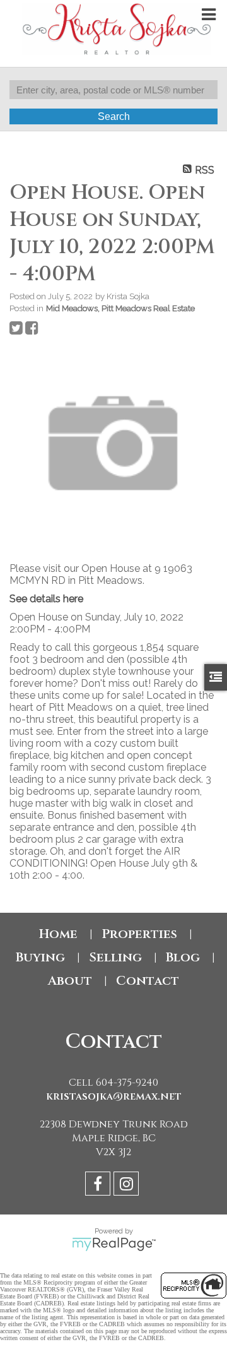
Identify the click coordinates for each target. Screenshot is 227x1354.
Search (114, 116)
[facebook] (99, 1186)
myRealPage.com (113, 1244)
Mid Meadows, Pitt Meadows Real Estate (120, 308)
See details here (46, 599)
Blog (183, 957)
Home (58, 933)
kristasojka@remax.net (114, 1096)
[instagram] (128, 1186)
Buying (40, 957)
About (70, 980)
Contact (147, 980)
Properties (139, 933)
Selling (115, 957)
